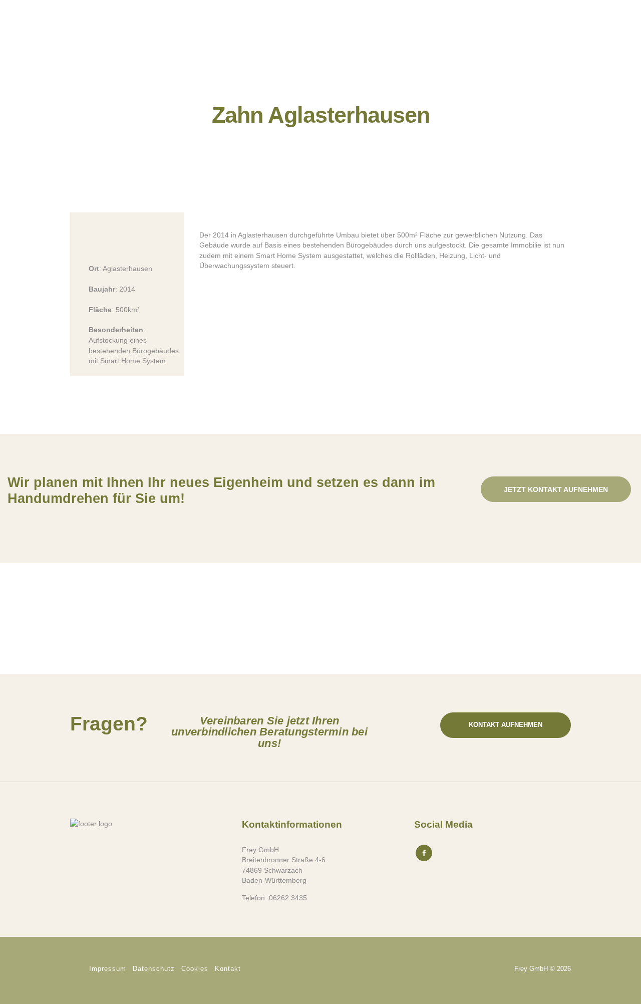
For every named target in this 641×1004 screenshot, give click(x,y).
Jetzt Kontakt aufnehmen (556, 489)
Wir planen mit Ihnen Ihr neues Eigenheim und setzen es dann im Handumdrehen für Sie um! (221, 490)
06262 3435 (288, 898)
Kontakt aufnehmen (505, 724)
